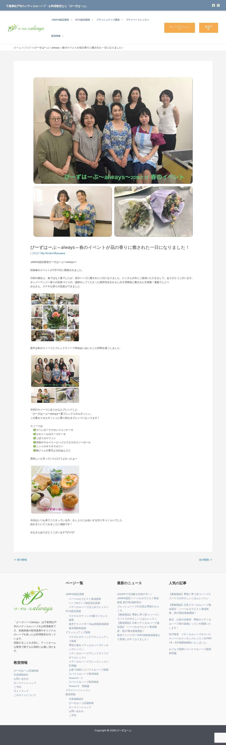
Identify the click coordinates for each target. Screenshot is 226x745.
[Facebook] (213, 5)
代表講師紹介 (21, 674)
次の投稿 (205, 559)
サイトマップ (21, 691)
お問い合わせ (21, 678)
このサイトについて (25, 695)
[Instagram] (218, 5)
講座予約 (208, 28)
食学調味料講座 (77, 628)
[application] (70, 19)
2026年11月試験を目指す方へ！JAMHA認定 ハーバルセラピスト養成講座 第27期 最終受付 (138, 598)
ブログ (35, 253)
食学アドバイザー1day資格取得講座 (89, 624)
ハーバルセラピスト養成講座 (85, 598)
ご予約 (17, 687)
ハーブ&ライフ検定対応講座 (84, 603)
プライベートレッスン (137, 19)
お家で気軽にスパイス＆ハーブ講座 (89, 669)
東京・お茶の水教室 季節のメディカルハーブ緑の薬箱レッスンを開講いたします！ (190, 623)
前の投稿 (20, 559)
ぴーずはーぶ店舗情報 (26, 670)
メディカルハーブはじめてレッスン (89, 607)
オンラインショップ (180, 28)
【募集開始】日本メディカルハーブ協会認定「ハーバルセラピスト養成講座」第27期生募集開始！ (138, 627)
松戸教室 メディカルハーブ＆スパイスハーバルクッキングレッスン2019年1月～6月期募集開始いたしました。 (190, 638)
